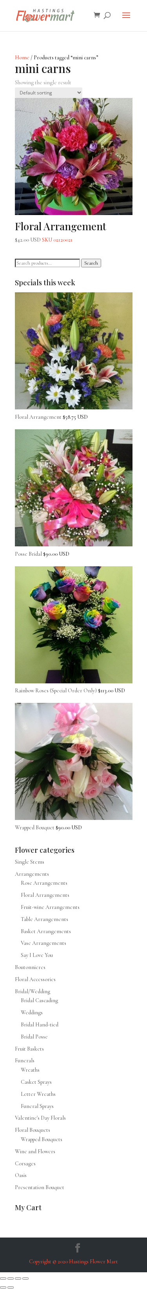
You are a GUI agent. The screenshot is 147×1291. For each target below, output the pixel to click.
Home (22, 57)
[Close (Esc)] (25, 1278)
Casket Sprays (36, 1082)
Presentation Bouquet (39, 1187)
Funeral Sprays (37, 1106)
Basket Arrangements (46, 931)
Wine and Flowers (35, 1151)
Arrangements (32, 874)
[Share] (18, 1278)
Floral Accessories (35, 979)
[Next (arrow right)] (10, 1287)
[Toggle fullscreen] (10, 1278)
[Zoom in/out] (3, 1278)
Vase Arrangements (43, 943)
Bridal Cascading (39, 1000)
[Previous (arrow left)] (3, 1287)
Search (91, 263)
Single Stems (29, 862)
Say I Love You (37, 955)
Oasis (21, 1175)
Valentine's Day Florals (40, 1118)
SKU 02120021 (60, 231)
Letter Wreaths (38, 1094)
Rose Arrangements (44, 883)
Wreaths (30, 1070)
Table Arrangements (44, 919)
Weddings (32, 1012)
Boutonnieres (30, 967)
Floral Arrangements (45, 895)
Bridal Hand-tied (39, 1024)
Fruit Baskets (29, 1049)
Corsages (25, 1163)
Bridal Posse (34, 1036)
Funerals (24, 1060)
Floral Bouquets (32, 1130)
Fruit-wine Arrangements (50, 907)
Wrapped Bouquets (41, 1139)
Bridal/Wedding (32, 991)
